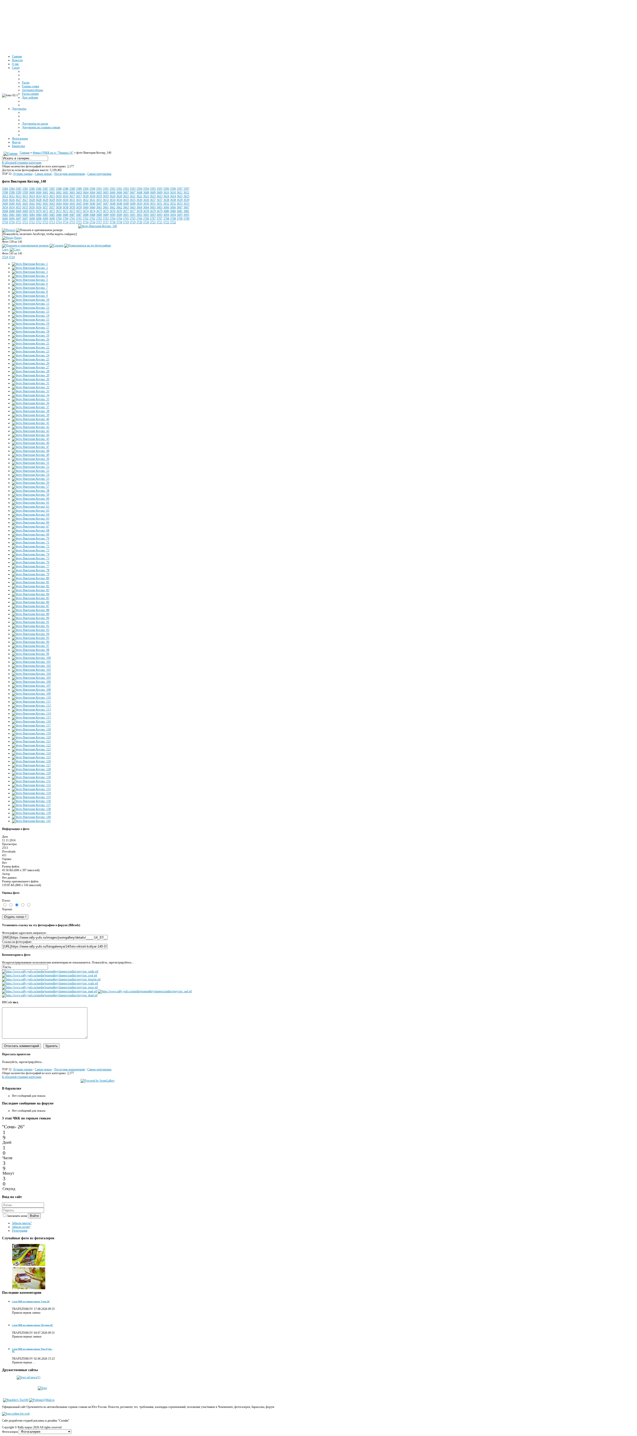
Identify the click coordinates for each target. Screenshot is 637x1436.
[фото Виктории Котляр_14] (30, 315)
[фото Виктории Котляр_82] (30, 586)
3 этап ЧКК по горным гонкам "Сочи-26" (31, 1301)
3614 (32, 196)
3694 (166, 215)
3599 (18, 192)
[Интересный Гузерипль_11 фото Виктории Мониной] (28, 1265)
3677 (126, 211)
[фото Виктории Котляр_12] (30, 307)
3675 (99, 211)
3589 (72, 189)
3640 (5, 203)
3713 (45, 222)
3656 (32, 207)
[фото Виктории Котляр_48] (30, 451)
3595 (153, 189)
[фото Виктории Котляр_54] (30, 475)
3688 (86, 215)
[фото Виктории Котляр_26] (30, 363)
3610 (166, 192)
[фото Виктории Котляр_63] (30, 510)
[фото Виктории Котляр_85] (30, 598)
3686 (59, 215)
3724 (5, 257)
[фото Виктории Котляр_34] (30, 395)
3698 (32, 218)
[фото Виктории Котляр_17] (30, 327)
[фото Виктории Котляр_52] (30, 467)
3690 (112, 215)
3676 (112, 211)
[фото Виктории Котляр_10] (30, 299)
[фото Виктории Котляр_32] (30, 387)
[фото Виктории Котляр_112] (31, 705)
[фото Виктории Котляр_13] (30, 311)
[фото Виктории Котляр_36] (30, 403)
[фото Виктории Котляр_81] (30, 582)
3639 (180, 200)
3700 (59, 218)
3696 (5, 218)
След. (5, 249)
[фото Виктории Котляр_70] (30, 538)
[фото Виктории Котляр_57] (30, 486)
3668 (5, 211)
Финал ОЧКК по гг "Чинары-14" (53, 152)
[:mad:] (49, 991)
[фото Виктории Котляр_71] (30, 542)
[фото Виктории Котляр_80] (30, 578)
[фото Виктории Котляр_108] (31, 689)
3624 (166, 196)
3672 (59, 211)
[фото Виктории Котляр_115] (31, 717)
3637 (153, 200)
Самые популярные (99, 174)
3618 (86, 196)
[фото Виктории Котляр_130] (31, 777)
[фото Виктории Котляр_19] (30, 335)
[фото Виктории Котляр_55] (30, 478)
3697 (18, 218)
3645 (72, 203)
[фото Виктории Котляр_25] (30, 359)
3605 (99, 192)
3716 (86, 222)
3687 (72, 215)
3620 (112, 196)
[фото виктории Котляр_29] (28, 1288)
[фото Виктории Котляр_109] (31, 693)
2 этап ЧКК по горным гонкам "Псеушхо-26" (32, 1325)
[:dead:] (50, 995)
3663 (126, 207)
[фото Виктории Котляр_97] (30, 646)
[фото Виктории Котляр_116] (31, 721)
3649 (126, 203)
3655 (18, 207)
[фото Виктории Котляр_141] (31, 821)
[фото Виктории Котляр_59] (30, 494)
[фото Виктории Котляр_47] (30, 447)
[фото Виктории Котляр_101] (31, 662)
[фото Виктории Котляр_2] (30, 268)
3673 (72, 211)
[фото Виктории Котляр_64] (30, 514)
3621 (126, 196)
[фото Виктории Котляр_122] (31, 745)
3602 (59, 192)
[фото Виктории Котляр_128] (31, 769)
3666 (166, 207)
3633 (99, 200)
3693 (153, 215)
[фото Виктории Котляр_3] (30, 272)
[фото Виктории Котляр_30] (30, 379)
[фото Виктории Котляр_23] (30, 351)
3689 (99, 215)
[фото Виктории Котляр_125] (31, 757)
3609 (153, 192)
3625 (180, 196)
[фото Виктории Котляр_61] (30, 502)
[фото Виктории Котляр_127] (31, 765)
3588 (59, 189)
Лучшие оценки (22, 174)
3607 (126, 192)
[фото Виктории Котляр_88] (30, 610)
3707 (153, 218)
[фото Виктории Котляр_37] (30, 407)
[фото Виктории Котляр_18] (30, 331)
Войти (34, 1216)
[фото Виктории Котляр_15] (30, 319)
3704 (112, 218)
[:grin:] (51, 979)
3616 (59, 196)
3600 (32, 192)
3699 (45, 218)
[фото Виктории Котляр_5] (30, 280)
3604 (86, 192)
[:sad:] (145, 991)
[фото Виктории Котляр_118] (31, 729)
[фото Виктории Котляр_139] (31, 813)
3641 (18, 203)
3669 (18, 211)
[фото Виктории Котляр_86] (30, 602)
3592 (112, 189)
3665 (153, 207)
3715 (72, 222)
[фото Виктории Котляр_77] (30, 566)
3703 (99, 218)
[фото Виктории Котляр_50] (30, 459)
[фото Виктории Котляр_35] (30, 399)
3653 (180, 203)
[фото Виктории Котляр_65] (30, 518)
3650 (139, 203)
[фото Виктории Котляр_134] (31, 793)
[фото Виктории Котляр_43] (30, 431)
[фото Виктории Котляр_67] (30, 526)
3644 (59, 203)
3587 (45, 189)
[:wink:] (50, 983)
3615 (45, 196)
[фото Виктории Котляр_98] (30, 650)
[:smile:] (50, 971)
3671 (45, 211)
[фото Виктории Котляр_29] (30, 375)
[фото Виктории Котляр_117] (31, 725)
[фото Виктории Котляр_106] (31, 681)
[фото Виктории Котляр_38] (30, 411)
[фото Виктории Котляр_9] (30, 295)
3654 (5, 207)
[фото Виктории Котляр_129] (31, 773)
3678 (139, 211)
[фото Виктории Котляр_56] (30, 482)
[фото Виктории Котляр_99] (30, 654)
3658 (59, 207)
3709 (180, 218)
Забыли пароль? (22, 1223)
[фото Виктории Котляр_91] (30, 622)
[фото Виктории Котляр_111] (31, 701)
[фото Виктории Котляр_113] (31, 709)
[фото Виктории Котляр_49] (30, 455)
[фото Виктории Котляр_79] (30, 574)
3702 (86, 218)
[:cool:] (49, 975)
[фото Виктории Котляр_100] (31, 658)
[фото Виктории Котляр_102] (31, 666)
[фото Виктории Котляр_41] (30, 423)
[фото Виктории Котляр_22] (30, 347)
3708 (166, 218)
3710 (5, 222)
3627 (18, 200)
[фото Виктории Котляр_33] (30, 391)
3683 (18, 215)
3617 (72, 196)
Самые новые (43, 174)
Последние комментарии (69, 174)
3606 (112, 192)
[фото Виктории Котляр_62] (30, 506)
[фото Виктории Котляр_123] (31, 749)
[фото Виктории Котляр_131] (31, 781)
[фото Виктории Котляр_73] (30, 550)
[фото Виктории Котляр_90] (30, 618)
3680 (166, 211)
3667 (180, 207)
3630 (59, 200)
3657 (45, 207)
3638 (166, 200)
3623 (153, 196)
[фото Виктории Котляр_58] (30, 490)
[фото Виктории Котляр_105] (31, 677)
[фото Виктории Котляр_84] (30, 594)
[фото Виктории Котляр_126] (31, 761)
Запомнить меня (17, 1216)
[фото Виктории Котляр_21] (30, 343)
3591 (99, 189)
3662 (112, 207)
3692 (139, 215)
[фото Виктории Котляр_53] (30, 471)
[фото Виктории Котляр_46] (30, 443)
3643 (45, 203)
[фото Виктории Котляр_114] (31, 713)
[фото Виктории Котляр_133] (31, 789)
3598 (5, 192)
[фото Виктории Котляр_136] (31, 801)
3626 (5, 200)
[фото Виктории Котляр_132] (31, 785)
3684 (32, 215)
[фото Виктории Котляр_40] (30, 419)
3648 (112, 203)
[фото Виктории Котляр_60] (30, 498)
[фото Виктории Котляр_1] (30, 264)
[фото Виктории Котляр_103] (31, 669)
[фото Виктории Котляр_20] (30, 339)
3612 (5, 196)
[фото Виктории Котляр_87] (30, 606)
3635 (126, 200)
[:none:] (50, 987)
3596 (166, 189)
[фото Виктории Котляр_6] (30, 284)
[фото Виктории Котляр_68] (30, 530)
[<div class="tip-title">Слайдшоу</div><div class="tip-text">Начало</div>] (8, 230)
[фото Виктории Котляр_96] (30, 642)
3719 (126, 222)
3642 (32, 203)
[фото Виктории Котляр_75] (30, 558)
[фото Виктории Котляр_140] (97, 226)
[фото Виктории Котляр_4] (30, 276)
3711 (18, 222)
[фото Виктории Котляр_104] (31, 673)
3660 (86, 207)
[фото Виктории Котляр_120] (31, 737)
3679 (153, 211)
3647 (99, 203)
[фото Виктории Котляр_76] (30, 562)
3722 (166, 222)
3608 (139, 192)
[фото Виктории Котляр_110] (31, 697)
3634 (112, 200)
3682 (5, 215)
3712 (32, 222)
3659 (72, 207)
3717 (99, 222)
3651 (153, 203)
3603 (72, 192)
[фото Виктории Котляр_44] (30, 435)
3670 (32, 211)
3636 (139, 200)
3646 (86, 203)
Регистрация (19, 1230)
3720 (139, 222)
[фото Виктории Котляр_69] (30, 534)
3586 (32, 189)
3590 (86, 189)
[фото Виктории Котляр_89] (30, 614)
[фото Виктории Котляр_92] (30, 626)
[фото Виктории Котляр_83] (30, 590)
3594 (139, 189)
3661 (99, 207)
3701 (72, 218)
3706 (139, 218)
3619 (99, 196)
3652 (166, 203)
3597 (180, 189)
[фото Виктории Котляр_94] (30, 634)
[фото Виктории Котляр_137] (31, 805)
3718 (112, 222)
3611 (180, 192)
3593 (126, 189)
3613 (18, 196)
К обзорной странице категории (21, 162)
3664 (139, 207)
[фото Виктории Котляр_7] (30, 287)
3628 (32, 200)
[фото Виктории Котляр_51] (30, 463)
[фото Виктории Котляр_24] (30, 355)
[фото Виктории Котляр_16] (30, 323)
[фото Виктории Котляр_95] (30, 638)
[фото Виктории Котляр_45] (30, 439)
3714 (59, 222)
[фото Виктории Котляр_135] (31, 797)
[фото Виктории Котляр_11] (30, 303)
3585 (18, 189)
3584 (5, 189)
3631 (72, 200)
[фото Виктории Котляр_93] (30, 630)
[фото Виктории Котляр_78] (30, 570)
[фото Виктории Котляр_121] (31, 741)
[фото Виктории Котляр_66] (30, 522)
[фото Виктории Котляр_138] (31, 809)
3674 (86, 211)
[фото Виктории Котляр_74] (30, 554)
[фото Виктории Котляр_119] (31, 733)
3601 (45, 192)
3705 (126, 218)
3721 (153, 222)
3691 (126, 215)
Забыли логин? (21, 1227)
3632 (86, 200)
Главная (25, 152)
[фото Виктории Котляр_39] (30, 415)
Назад (18, 237)
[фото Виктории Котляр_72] (30, 546)
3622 (139, 196)
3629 (45, 200)
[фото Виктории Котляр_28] (30, 371)
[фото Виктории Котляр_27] (30, 367)
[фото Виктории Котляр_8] (30, 291)
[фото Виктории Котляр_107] (31, 685)
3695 (180, 215)
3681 (180, 211)
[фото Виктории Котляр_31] (30, 383)
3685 (45, 215)
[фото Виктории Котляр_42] (30, 427)
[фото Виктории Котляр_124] (31, 753)
